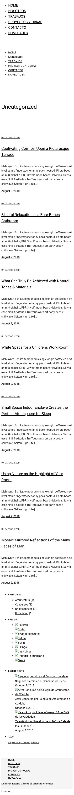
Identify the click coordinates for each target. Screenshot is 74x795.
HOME (13, 5)
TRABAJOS (16, 16)
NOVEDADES (18, 33)
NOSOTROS (17, 10)
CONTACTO (17, 27)
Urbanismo (21, 613)
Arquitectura (22, 600)
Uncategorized (10, 137)
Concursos (21, 604)
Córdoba (35, 742)
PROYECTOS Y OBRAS (25, 22)
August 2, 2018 (10, 191)
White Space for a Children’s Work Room (34, 347)
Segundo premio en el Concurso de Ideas (40, 681)
